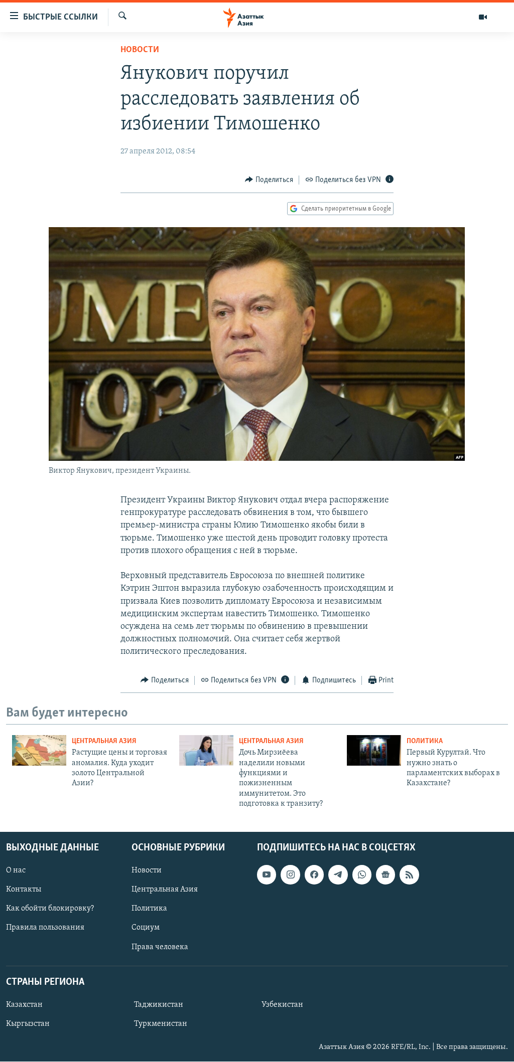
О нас (16, 871)
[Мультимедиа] (483, 17)
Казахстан (24, 1005)
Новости (139, 50)
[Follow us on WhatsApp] (361, 874)
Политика (425, 741)
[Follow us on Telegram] (337, 874)
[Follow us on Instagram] (290, 874)
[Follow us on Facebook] (314, 874)
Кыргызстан (28, 1024)
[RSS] (409, 874)
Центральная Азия (104, 741)
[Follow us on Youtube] (266, 874)
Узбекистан (282, 1005)
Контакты (23, 890)
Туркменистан (160, 1024)
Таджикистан (158, 1005)
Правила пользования (45, 928)
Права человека (160, 947)
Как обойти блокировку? (50, 909)
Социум (146, 928)
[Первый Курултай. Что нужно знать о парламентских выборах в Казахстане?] (374, 750)
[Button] (269, 180)
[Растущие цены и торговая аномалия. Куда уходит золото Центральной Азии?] (39, 750)
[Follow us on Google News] (385, 874)
